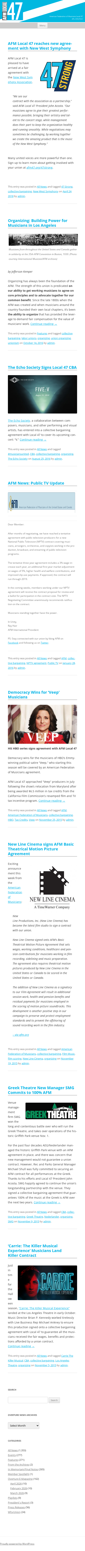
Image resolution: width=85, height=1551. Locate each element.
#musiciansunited (18, 454)
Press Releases (16, 1507)
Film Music (68, 1054)
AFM (64, 658)
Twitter (44, 642)
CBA (32, 454)
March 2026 (17, 1493)
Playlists (12, 1498)
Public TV (53, 663)
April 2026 (16, 1483)
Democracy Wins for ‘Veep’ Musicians (34, 695)
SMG (10, 1221)
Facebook (13, 642)
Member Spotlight (18, 1474)
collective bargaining (20, 191)
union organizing (61, 338)
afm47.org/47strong (39, 167)
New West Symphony (45, 191)
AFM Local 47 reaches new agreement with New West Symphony (40, 46)
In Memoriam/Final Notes (23, 1469)
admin (21, 196)
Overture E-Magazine (20, 1479)
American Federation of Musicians (28, 815)
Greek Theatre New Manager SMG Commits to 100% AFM (41, 1090)
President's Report (19, 1502)
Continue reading (43, 324)
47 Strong (67, 186)
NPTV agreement (36, 663)
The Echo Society (19, 420)
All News (42, 186)
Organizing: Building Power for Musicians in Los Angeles (37, 223)
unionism (13, 343)
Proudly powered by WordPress (17, 1543)
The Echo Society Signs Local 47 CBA (42, 367)
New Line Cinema (33, 1058)
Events (12, 1455)
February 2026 (18, 1488)
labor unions (29, 338)
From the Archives (18, 1464)
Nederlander (51, 1216)
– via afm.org (21, 1035)
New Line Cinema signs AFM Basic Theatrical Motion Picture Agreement (41, 848)
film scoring (15, 1058)
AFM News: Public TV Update (36, 483)
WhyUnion (14, 1512)
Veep (32, 820)
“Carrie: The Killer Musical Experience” (44, 1308)
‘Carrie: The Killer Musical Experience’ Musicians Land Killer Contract (35, 1250)
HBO (10, 820)
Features (42, 333)
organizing (44, 338)
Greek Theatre (34, 1216)
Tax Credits (21, 820)
